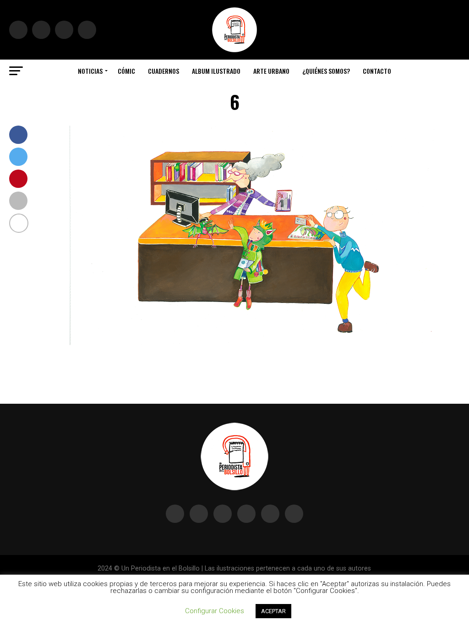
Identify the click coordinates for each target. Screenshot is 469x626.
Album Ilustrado (216, 71)
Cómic (126, 71)
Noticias (90, 71)
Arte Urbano (271, 71)
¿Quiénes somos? (326, 71)
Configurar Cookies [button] (214, 611)
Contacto (377, 71)
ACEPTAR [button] (273, 611)
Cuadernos (163, 71)
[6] (253, 342)
